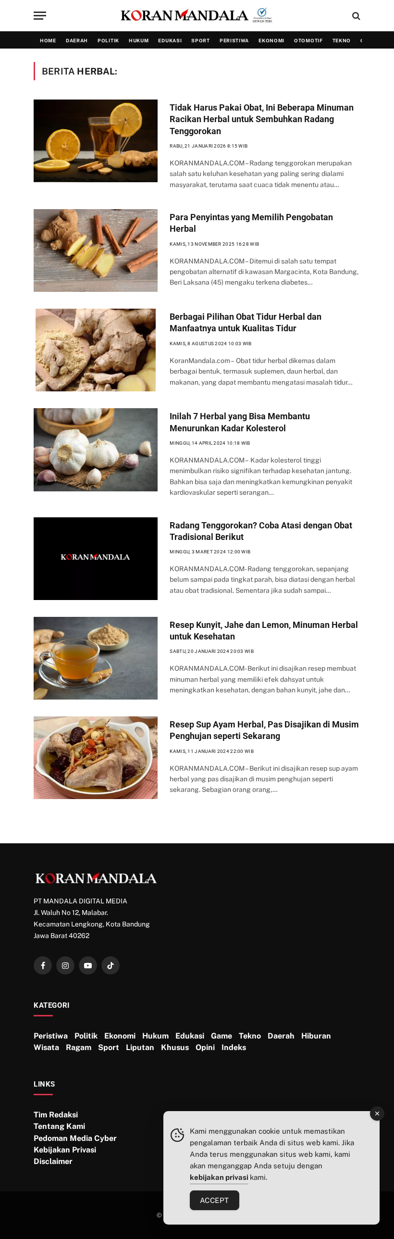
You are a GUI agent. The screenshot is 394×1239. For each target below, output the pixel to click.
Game (221, 1035)
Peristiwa (234, 40)
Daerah (77, 40)
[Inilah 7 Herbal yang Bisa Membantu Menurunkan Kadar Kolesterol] (96, 449)
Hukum (139, 40)
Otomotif (308, 40)
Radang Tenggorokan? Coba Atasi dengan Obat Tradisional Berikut (261, 531)
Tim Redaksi (56, 1114)
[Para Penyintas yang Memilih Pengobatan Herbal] (96, 250)
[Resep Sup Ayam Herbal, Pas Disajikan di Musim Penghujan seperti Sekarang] (96, 757)
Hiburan (316, 1035)
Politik (108, 40)
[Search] (355, 15)
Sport (200, 40)
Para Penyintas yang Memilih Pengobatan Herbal (251, 223)
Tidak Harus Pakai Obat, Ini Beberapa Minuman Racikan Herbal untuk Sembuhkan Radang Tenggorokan (262, 119)
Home (48, 40)
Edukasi (170, 40)
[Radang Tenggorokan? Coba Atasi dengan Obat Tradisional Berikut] (96, 558)
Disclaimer (53, 1161)
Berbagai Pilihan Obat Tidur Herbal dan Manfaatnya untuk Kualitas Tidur (245, 322)
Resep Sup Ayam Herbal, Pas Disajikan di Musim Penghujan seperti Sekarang (264, 730)
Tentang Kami (59, 1126)
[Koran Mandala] (197, 16)
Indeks (234, 1047)
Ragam (78, 1047)
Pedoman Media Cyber (75, 1138)
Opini (205, 1047)
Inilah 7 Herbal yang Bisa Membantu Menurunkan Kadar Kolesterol (240, 422)
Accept (214, 1200)
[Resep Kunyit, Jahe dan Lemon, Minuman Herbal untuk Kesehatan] (96, 658)
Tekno (341, 40)
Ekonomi (271, 40)
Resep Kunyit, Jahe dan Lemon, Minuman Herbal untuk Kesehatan (264, 630)
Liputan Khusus (157, 1047)
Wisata (46, 1047)
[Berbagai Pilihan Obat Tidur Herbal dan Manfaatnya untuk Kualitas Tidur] (96, 350)
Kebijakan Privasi (65, 1149)
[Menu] (40, 15)
